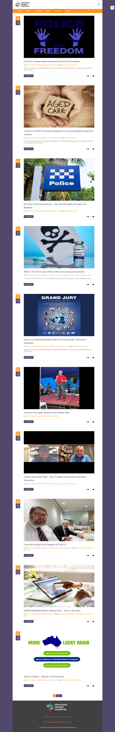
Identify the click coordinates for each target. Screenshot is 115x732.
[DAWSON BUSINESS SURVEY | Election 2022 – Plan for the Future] (59, 586)
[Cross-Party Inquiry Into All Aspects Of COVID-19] (59, 520)
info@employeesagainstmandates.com (59, 722)
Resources (63, 716)
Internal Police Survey (71, 211)
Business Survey (62, 614)
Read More (28, 76)
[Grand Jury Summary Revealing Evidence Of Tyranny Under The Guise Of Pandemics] (59, 315)
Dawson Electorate (74, 614)
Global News (47, 65)
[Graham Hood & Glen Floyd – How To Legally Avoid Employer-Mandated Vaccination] (59, 452)
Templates (73, 484)
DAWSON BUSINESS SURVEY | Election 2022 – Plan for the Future (52, 610)
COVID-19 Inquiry (80, 548)
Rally (51, 416)
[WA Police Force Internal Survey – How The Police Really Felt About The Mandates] (59, 179)
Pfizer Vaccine (59, 275)
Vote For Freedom (76, 680)
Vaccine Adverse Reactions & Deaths (81, 275)
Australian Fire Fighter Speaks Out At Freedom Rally (46, 412)
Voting (53, 614)
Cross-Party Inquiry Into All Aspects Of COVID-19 (45, 544)
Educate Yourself (49, 138)
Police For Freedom (71, 65)
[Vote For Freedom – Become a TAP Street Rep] (59, 652)
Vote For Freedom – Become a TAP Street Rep (44, 676)
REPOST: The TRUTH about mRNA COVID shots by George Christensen (54, 272)
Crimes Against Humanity (80, 346)
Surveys (82, 614)
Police (63, 65)
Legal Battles (59, 346)
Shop (70, 716)
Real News (55, 65)
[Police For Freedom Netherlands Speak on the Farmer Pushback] (59, 37)
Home (45, 716)
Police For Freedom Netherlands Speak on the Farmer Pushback (52, 61)
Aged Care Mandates (70, 138)
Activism (46, 416)
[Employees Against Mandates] (57, 707)
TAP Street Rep (66, 680)
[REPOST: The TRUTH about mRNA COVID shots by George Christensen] (59, 247)
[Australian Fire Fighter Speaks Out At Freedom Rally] (59, 388)
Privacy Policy (53, 716)
